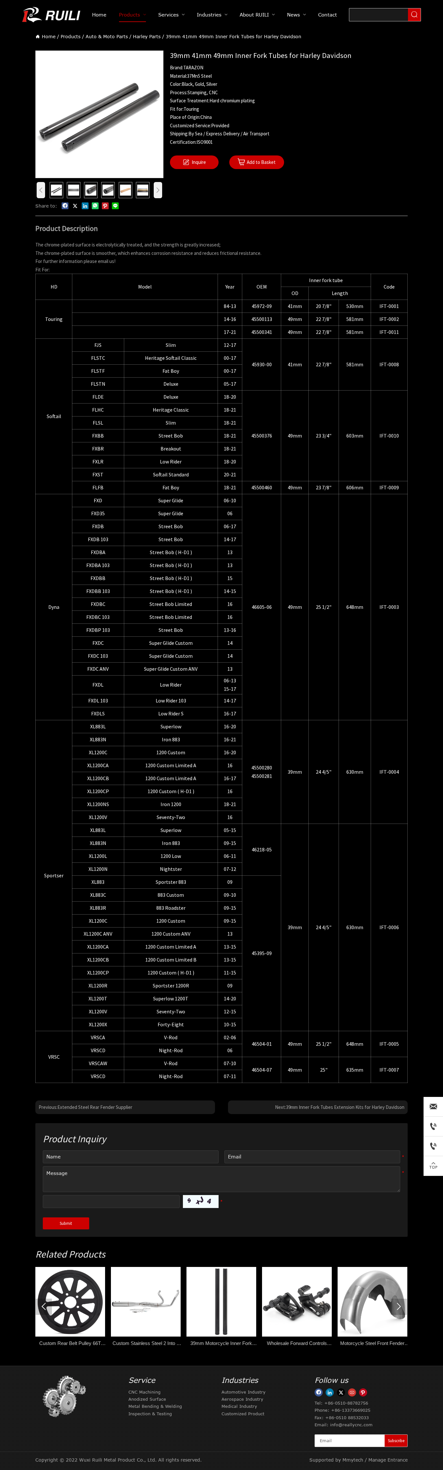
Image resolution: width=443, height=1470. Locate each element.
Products (70, 36)
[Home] (52, 14)
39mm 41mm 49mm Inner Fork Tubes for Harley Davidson (233, 36)
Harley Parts (147, 36)
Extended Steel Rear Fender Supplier (94, 1107)
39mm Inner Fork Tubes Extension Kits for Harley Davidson (345, 1107)
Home (48, 36)
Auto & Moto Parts (107, 36)
